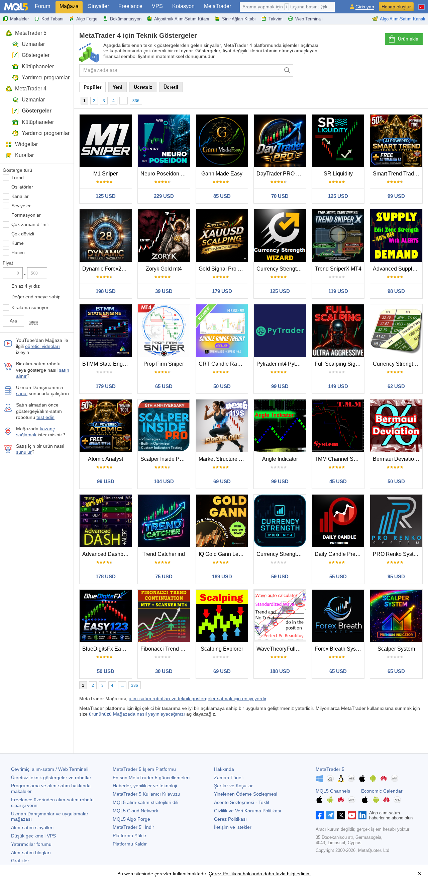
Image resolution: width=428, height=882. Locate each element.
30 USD (164, 671)
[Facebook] (320, 815)
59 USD (280, 576)
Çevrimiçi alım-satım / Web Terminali (49, 769)
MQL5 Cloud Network (135, 810)
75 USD (164, 576)
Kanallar (20, 196)
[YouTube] (352, 815)
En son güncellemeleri (151, 777)
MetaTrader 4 (30, 88)
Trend (17, 177)
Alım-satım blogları (31, 852)
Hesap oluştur (396, 6)
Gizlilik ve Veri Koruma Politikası (247, 810)
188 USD (280, 671)
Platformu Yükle (129, 835)
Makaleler (19, 18)
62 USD (396, 386)
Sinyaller (98, 6)
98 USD (396, 291)
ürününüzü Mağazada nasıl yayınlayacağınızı (137, 714)
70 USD (280, 196)
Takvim (276, 18)
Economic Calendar (382, 791)
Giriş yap (364, 6)
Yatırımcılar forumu (31, 844)
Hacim (18, 252)
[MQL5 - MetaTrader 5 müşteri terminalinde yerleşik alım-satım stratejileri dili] (16, 7)
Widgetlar (26, 144)
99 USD (396, 196)
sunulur (24, 452)
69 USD (222, 481)
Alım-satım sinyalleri (32, 827)
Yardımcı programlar (46, 77)
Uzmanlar (33, 44)
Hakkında (224, 769)
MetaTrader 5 (30, 33)
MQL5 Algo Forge (131, 819)
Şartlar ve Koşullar (233, 785)
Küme (17, 243)
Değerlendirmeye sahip (36, 296)
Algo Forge (86, 18)
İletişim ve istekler (232, 827)
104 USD (164, 481)
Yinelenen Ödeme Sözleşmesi (245, 794)
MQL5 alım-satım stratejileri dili (145, 802)
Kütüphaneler (38, 66)
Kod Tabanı (52, 18)
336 (135, 100)
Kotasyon (183, 6)
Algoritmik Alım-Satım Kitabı (181, 18)
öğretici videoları (42, 346)
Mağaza (69, 6)
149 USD (338, 386)
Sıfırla (33, 322)
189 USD (222, 576)
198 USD (106, 291)
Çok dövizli (22, 233)
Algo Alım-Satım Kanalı (402, 18)
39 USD (164, 291)
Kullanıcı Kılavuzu (146, 794)
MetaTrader (217, 6)
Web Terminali (309, 18)
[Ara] (287, 70)
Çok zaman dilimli (29, 224)
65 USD (164, 386)
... (123, 100)
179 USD (222, 291)
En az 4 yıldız (25, 286)
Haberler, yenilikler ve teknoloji (145, 785)
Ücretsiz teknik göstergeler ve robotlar (51, 777)
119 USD (338, 291)
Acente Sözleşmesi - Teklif (241, 802)
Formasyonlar (26, 215)
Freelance (130, 6)
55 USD (338, 576)
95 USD (396, 576)
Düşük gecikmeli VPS (33, 835)
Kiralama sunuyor (29, 307)
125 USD (106, 196)
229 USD (164, 196)
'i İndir (133, 827)
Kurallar (24, 155)
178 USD (106, 576)
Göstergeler (35, 55)
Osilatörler (22, 187)
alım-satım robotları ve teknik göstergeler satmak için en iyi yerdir (197, 698)
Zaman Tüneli (228, 777)
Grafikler (20, 860)
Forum (42, 6)
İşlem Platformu (144, 769)
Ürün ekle (408, 39)
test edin (45, 417)
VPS (157, 6)
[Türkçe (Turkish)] (421, 4)
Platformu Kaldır (130, 844)
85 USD (222, 196)
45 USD (338, 481)
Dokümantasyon (125, 18)
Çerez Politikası (230, 819)
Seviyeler (21, 205)
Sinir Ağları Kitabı (239, 18)
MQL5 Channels (333, 791)
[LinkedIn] (362, 815)
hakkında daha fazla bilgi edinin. (276, 873)
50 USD (222, 386)
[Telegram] (330, 815)
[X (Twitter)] (341, 815)
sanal (21, 393)
